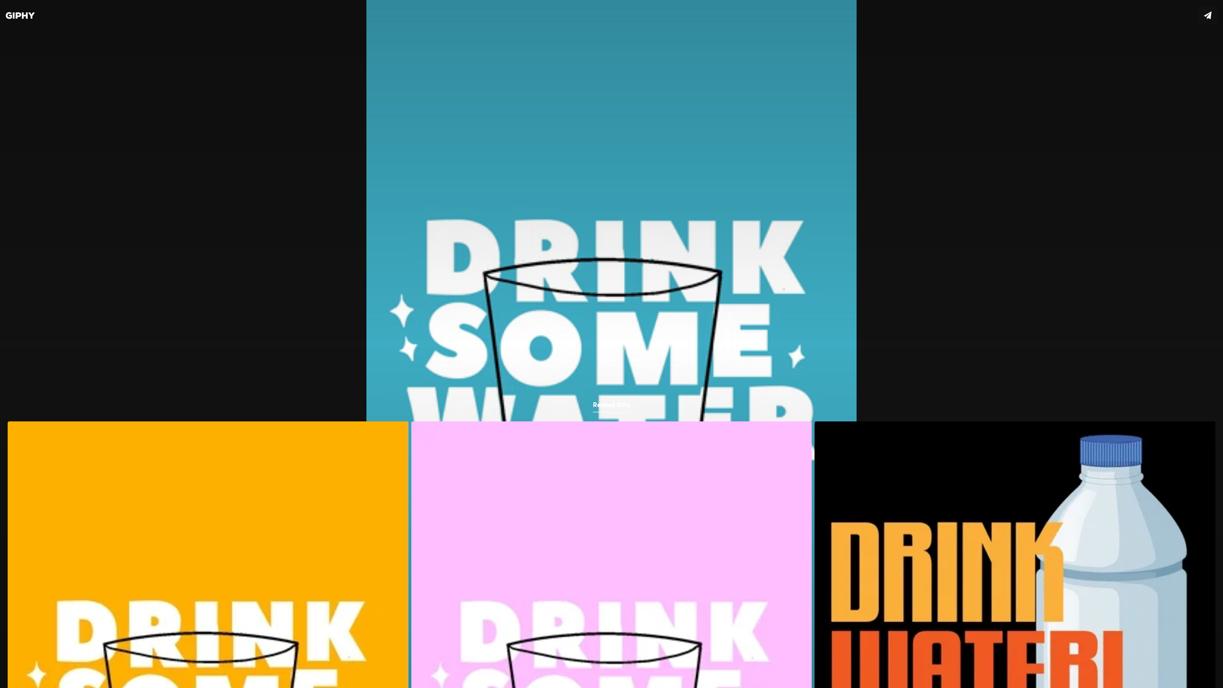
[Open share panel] (1207, 15)
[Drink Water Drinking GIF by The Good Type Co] (611, 344)
